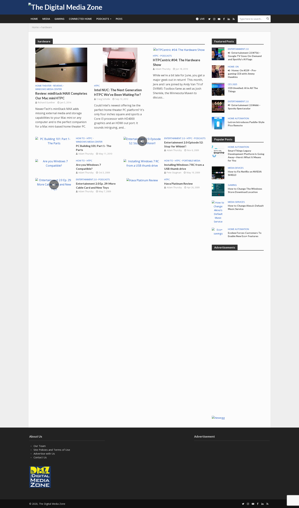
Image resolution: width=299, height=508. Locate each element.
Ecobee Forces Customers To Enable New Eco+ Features (244, 234)
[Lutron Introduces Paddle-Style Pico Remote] (218, 123)
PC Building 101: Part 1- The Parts (93, 147)
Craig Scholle (103, 99)
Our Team (40, 446)
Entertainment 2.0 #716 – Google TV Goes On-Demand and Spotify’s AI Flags (245, 56)
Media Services (236, 202)
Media (46, 18)
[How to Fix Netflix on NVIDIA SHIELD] (218, 172)
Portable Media (191, 160)
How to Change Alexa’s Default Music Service (246, 207)
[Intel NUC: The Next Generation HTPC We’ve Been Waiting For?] (120, 64)
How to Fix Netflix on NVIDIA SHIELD (245, 173)
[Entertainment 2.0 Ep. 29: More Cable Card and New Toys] (54, 184)
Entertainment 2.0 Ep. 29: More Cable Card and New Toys (96, 185)
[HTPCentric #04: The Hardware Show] (179, 50)
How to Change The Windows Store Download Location (245, 190)
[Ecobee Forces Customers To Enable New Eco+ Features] (218, 231)
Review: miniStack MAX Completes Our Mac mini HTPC (61, 95)
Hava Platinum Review (178, 183)
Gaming (59, 18)
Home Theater (43, 85)
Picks (119, 18)
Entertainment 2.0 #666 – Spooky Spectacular (244, 107)
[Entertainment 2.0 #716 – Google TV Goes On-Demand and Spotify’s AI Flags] (218, 53)
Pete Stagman (174, 172)
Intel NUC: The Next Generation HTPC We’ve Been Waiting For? (118, 92)
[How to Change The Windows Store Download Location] (218, 189)
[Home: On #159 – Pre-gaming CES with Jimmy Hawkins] (218, 71)
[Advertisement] (238, 357)
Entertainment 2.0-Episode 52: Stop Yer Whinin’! (183, 144)
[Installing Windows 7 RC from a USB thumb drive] (142, 163)
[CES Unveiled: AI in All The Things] (218, 89)
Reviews (57, 85)
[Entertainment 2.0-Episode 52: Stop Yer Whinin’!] (142, 141)
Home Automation (238, 118)
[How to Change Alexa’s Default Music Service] (218, 211)
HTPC (97, 85)
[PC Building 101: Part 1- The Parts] (54, 141)
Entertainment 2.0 (174, 138)
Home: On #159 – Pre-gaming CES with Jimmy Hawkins (242, 73)
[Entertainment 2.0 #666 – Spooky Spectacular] (218, 106)
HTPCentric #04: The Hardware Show (176, 62)
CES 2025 (232, 84)
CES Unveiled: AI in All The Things (243, 90)
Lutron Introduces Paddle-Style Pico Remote (246, 124)
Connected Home (80, 18)
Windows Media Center (48, 89)
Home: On (233, 66)
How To (80, 138)
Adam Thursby (163, 68)
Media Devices (236, 167)
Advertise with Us (44, 453)
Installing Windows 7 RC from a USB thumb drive (184, 166)
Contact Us (40, 457)
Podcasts (102, 18)
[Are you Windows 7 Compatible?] (54, 163)
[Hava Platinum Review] (142, 180)
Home (34, 18)
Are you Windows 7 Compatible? (88, 166)
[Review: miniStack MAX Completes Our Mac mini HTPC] (61, 64)
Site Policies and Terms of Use (52, 449)
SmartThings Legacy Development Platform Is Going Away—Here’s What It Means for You (246, 155)
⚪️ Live (200, 18)
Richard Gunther (46, 102)
